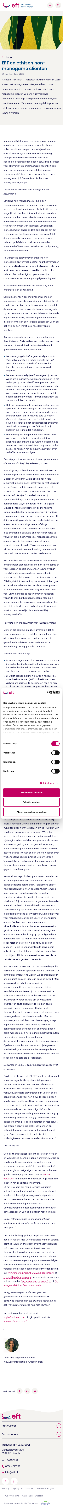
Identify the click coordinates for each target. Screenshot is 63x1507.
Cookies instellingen (45, 1488)
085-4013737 (12, 1466)
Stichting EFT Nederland (16, 1445)
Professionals (10, 1434)
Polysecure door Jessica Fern (36, 1281)
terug (8, 57)
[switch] (55, 752)
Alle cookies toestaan (31, 792)
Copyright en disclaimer (22, 1488)
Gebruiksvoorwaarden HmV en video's (21, 1503)
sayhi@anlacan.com (14, 1317)
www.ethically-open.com (17, 1276)
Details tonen (47, 783)
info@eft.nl (11, 1472)
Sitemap (5, 1488)
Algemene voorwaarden (32, 1496)
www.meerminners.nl (19, 1272)
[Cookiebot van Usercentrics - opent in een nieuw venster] (47, 692)
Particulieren (9, 1425)
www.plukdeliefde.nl (43, 1272)
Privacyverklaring (11, 1496)
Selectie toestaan (31, 802)
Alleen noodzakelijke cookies (32, 812)
